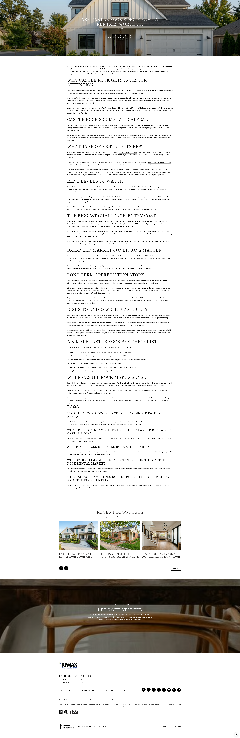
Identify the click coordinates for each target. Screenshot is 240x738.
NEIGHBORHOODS (107, 690)
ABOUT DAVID (73, 690)
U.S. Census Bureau (102, 187)
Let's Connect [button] (120, 626)
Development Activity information (159, 162)
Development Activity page (127, 152)
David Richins (82, 400)
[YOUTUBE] (169, 690)
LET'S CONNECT (124, 690)
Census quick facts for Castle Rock (108, 135)
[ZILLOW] (179, 690)
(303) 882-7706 (63, 680)
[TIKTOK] (159, 690)
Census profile (84, 110)
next (66, 568)
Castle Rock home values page (77, 224)
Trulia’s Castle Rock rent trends (117, 197)
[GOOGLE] (174, 690)
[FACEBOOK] (144, 690)
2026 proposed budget (133, 280)
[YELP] (164, 690)
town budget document (116, 288)
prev (61, 568)
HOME (61, 690)
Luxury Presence (103, 726)
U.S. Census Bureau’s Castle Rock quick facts (85, 93)
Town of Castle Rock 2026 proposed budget (102, 128)
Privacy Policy (177, 726)
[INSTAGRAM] (149, 690)
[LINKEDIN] (154, 690)
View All (176, 568)
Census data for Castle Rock (95, 100)
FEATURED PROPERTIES (89, 690)
